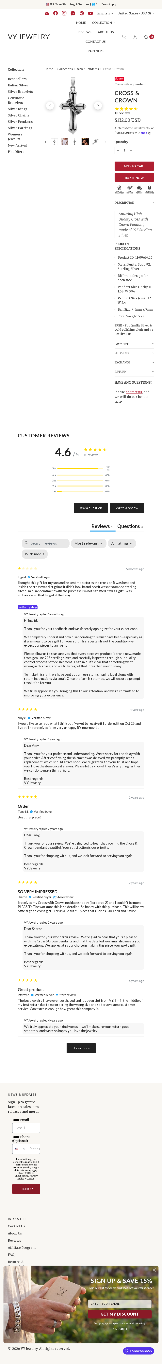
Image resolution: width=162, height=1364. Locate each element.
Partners (96, 51)
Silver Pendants (20, 122)
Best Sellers (17, 79)
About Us (106, 32)
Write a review (127, 508)
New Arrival (17, 145)
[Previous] (50, 106)
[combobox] (19, 1149)
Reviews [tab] (102, 526)
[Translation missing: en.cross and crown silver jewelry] (85, 141)
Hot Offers (16, 152)
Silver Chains (18, 115)
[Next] (98, 106)
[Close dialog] (154, 1270)
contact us (134, 392)
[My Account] (135, 37)
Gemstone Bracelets (16, 100)
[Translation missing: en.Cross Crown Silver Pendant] (74, 141)
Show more (81, 1048)
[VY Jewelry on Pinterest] (81, 13)
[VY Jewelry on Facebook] (55, 13)
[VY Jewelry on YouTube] (90, 13)
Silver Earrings (20, 128)
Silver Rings (17, 109)
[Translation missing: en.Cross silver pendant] (54, 141)
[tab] (130, 527)
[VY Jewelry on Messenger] (73, 13)
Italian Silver (18, 85)
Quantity (121, 142)
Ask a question (91, 508)
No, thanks (120, 1329)
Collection (102, 22)
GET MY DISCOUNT (120, 1314)
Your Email (20, 1120)
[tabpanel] (81, 796)
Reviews (84, 32)
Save (121, 78)
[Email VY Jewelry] (46, 13)
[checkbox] (35, 554)
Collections (65, 69)
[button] (134, 202)
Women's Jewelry (15, 136)
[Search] (124, 37)
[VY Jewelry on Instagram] (64, 13)
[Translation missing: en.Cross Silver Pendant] (95, 141)
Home (81, 22)
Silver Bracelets (20, 92)
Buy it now (134, 178)
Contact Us (96, 41)
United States (134, 13)
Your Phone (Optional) (21, 1139)
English (103, 13)
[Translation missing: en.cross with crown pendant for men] (64, 141)
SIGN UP (26, 1189)
